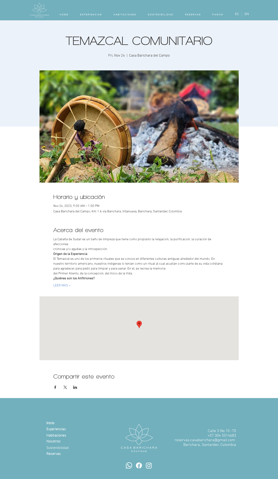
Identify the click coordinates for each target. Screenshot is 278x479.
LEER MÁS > (62, 286)
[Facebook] (139, 465)
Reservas (53, 453)
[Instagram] (149, 465)
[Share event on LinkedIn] (75, 387)
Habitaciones (56, 434)
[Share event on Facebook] (55, 387)
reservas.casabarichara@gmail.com (205, 440)
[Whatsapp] (129, 465)
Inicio (50, 423)
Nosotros (53, 440)
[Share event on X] (65, 387)
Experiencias (56, 428)
